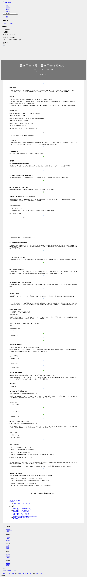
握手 (13, 500)
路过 (17, 500)
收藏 (11, 501)
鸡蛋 (19, 500)
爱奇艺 (7, 548)
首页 (7, 5)
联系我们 (8, 11)
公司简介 (8, 563)
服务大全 (8, 529)
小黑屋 (8, 570)
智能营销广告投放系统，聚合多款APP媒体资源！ (25, 516)
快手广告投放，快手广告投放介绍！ (21, 511)
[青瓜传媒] (7, 2)
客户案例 (8, 9)
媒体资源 (8, 8)
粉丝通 (7, 538)
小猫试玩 (8, 557)
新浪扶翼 (8, 540)
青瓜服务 (8, 7)
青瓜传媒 (8, 556)
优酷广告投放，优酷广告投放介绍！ (21, 510)
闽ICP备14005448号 (39, 573)
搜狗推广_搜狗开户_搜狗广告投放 (21, 517)
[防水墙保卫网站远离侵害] (15, 570)
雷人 (15, 500)
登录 (7, 16)
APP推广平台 (6, 573)
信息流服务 (9, 530)
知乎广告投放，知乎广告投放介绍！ (21, 513)
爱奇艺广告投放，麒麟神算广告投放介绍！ (23, 509)
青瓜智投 (8, 531)
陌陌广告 (8, 547)
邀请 (13, 501)
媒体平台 (8, 554)
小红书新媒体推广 (17, 519)
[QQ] (4, 570)
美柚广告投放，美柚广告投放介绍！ (22, 503)
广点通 (7, 546)
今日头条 (8, 537)
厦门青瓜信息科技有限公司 (25, 573)
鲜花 (11, 500)
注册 (7, 17)
